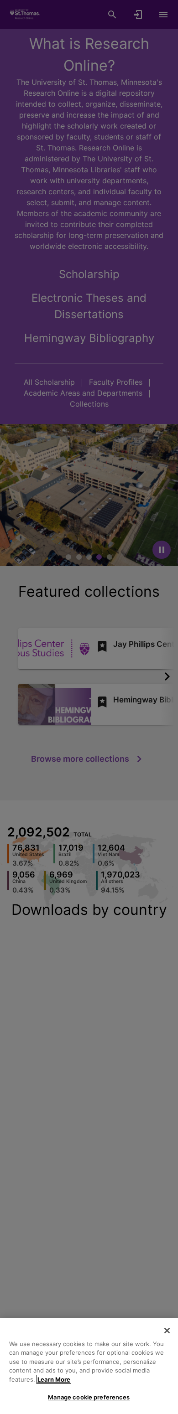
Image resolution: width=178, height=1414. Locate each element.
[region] (89, 1366)
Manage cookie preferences (89, 1397)
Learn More (53, 1379)
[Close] (167, 1331)
